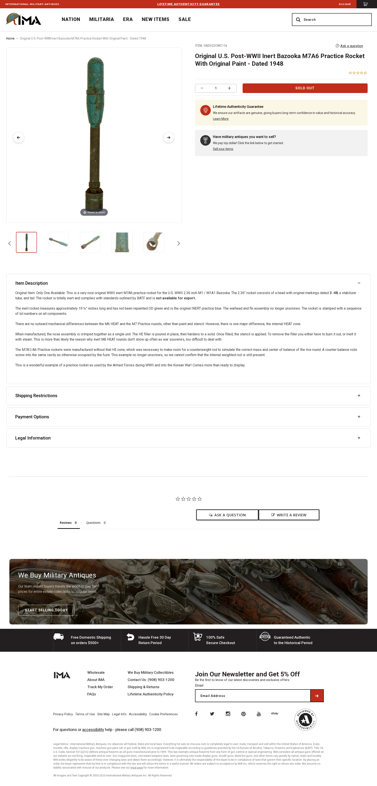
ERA (128, 19)
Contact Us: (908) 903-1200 (151, 680)
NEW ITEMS (156, 19)
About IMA (96, 680)
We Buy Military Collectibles (151, 672)
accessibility (93, 729)
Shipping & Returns (143, 687)
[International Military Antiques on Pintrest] (243, 713)
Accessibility (138, 714)
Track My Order (100, 687)
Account (345, 4)
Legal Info (119, 714)
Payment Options (32, 416)
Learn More (221, 118)
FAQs (91, 694)
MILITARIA (101, 19)
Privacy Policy (63, 714)
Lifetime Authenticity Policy (150, 694)
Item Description (31, 283)
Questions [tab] (93, 523)
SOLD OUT (305, 88)
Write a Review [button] (292, 515)
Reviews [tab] (66, 523)
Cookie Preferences (163, 714)
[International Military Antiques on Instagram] (227, 713)
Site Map (103, 714)
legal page (136, 767)
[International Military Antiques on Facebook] (195, 713)
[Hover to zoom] (94, 135)
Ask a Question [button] (230, 515)
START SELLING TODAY (46, 610)
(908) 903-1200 (148, 729)
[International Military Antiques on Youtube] (259, 713)
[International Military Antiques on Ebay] (275, 713)
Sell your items (223, 148)
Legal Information (33, 438)
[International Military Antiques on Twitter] (211, 713)
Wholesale (96, 672)
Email (199, 685)
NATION (71, 19)
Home (10, 38)
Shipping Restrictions (36, 395)
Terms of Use (85, 714)
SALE (184, 19)
